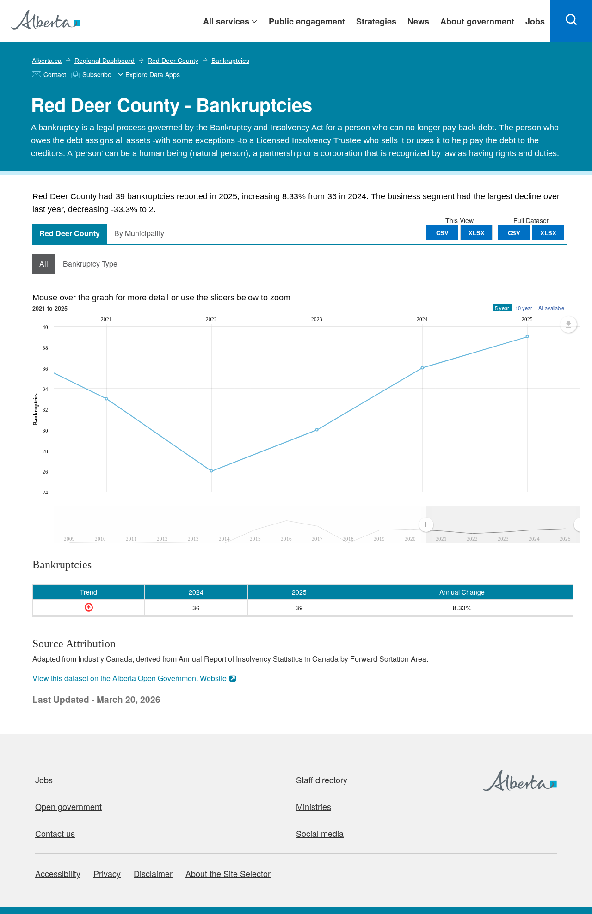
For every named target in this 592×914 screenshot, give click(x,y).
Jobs (44, 780)
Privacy (107, 873)
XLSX (548, 232)
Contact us (55, 833)
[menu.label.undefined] (568, 324)
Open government (68, 806)
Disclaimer (153, 873)
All (43, 263)
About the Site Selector (228, 873)
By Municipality (139, 233)
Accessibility (57, 873)
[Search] (571, 21)
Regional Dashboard (104, 60)
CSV (514, 232)
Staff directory (321, 780)
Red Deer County (173, 60)
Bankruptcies (230, 60)
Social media (320, 833)
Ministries (313, 806)
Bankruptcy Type (90, 263)
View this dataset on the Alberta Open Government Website (129, 678)
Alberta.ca (47, 60)
